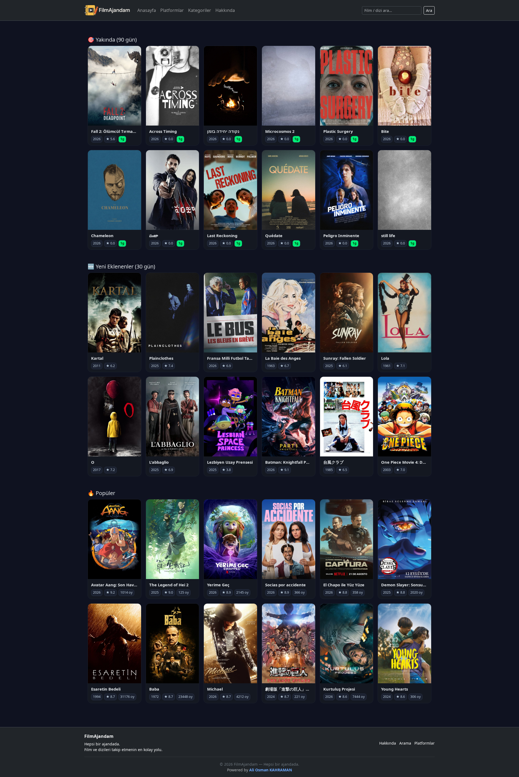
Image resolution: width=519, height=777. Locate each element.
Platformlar (172, 10)
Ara (429, 10)
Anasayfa (146, 10)
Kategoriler (199, 10)
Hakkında (225, 10)
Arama (405, 743)
